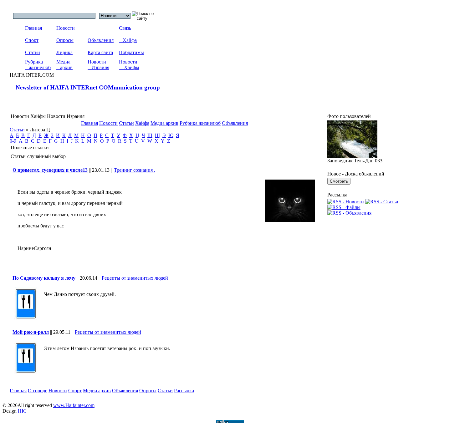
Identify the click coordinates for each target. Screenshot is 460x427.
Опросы (65, 40)
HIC (22, 411)
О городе (37, 390)
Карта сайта (100, 52)
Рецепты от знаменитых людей (135, 278)
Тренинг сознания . (134, 170)
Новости (65, 28)
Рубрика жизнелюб (38, 64)
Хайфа (128, 40)
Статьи (32, 52)
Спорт (31, 40)
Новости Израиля (98, 64)
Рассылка (184, 390)
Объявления (101, 40)
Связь (125, 28)
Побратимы (131, 52)
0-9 (13, 141)
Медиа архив (64, 64)
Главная (33, 28)
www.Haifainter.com (74, 405)
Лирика (64, 52)
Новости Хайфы (129, 64)
